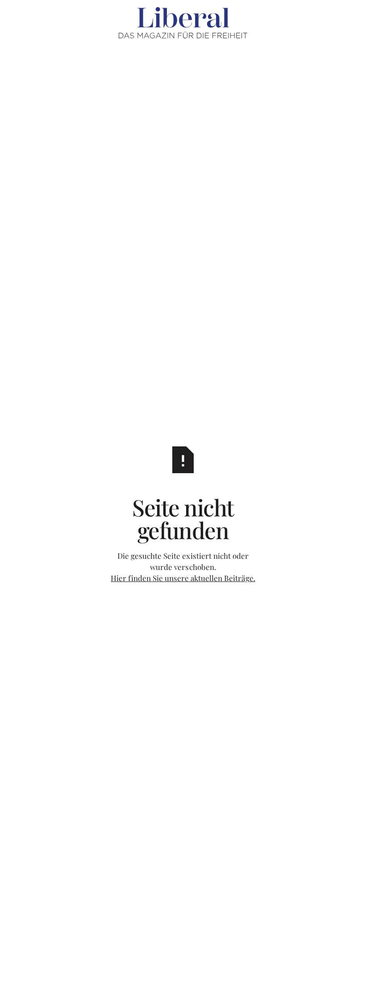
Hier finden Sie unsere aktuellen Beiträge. (183, 578)
